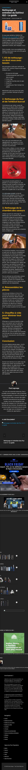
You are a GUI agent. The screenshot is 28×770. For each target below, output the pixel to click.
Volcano (6, 752)
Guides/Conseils (6, 7)
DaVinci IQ (6, 756)
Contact (6, 739)
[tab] (11, 449)
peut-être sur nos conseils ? (11, 37)
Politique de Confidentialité (10, 730)
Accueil (5, 718)
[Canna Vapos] (14, 1)
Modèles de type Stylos (9, 722)
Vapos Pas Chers (7, 758)
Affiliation (6, 735)
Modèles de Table (8, 724)
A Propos (6, 728)
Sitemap (6, 737)
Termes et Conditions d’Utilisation (11, 733)
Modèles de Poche (8, 720)
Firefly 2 (6, 750)
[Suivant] (23, 435)
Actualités (6, 726)
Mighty (5, 748)
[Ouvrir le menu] (26, 2)
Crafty (5, 754)
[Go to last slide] (4, 435)
